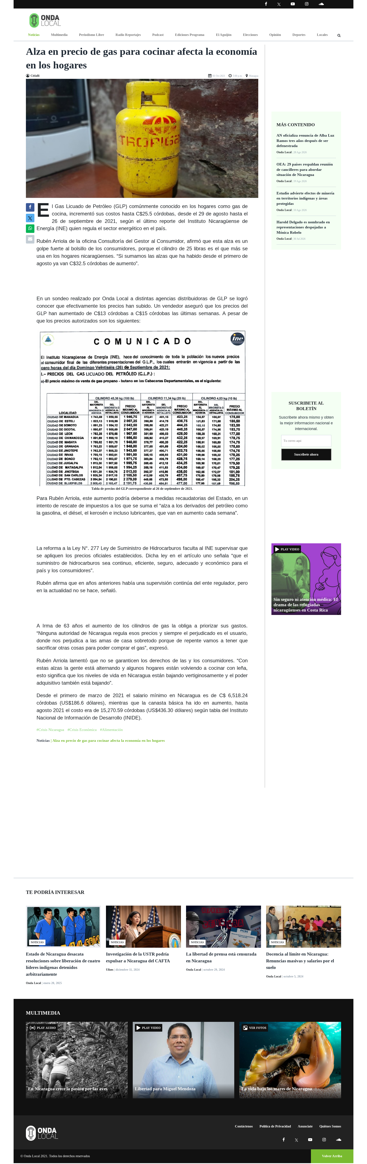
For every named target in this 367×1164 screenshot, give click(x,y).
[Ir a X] (296, 1139)
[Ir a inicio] (45, 19)
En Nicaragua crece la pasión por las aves (67, 1088)
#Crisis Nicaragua (50, 730)
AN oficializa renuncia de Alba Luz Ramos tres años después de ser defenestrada (305, 140)
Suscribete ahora (306, 454)
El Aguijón (223, 35)
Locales (322, 35)
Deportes (298, 35)
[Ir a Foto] (142, 138)
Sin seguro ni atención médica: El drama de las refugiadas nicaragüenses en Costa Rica (306, 605)
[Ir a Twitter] (279, 4)
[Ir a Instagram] (306, 4)
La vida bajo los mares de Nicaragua (276, 1088)
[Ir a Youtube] (293, 4)
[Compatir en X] (30, 218)
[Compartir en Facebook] (30, 207)
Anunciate (305, 1126)
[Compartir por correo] (30, 239)
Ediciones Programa (189, 35)
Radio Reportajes (128, 35)
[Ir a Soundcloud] (338, 1139)
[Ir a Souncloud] (321, 4)
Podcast (158, 35)
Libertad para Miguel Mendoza (165, 1088)
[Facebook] (266, 4)
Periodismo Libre (91, 35)
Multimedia (59, 35)
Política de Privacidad (275, 1126)
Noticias (34, 35)
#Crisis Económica (82, 730)
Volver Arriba (332, 1156)
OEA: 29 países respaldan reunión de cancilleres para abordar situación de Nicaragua (305, 169)
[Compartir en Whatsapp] (30, 228)
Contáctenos (244, 1126)
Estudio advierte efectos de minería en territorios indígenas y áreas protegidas (305, 198)
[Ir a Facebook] (283, 1139)
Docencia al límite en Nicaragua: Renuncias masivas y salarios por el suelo (300, 961)
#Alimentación (111, 730)
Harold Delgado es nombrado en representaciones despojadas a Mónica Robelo (303, 227)
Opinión (275, 35)
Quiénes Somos (330, 1126)
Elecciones (250, 35)
